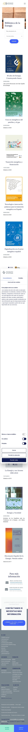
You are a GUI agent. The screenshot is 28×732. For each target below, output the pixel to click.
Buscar (14, 41)
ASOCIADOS (4, 657)
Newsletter (14, 679)
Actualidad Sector (16, 676)
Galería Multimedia (16, 681)
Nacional (15, 687)
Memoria (3, 687)
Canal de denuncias (5, 715)
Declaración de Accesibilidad (7, 704)
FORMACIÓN (15, 657)
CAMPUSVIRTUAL (21, 728)
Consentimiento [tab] (7, 278)
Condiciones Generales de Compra (9, 712)
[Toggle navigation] (25, 4)
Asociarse (3, 664)
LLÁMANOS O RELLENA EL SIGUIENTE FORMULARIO (14, 622)
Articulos (3, 696)
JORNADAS (4, 668)
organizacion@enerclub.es (16, 582)
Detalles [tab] (20, 278)
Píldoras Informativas (17, 672)
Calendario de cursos (17, 664)
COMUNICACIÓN (16, 668)
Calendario (3, 650)
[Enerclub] (8, 3)
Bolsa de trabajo (5, 651)
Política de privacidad (6, 709)
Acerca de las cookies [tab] (14, 282)
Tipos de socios (5, 663)
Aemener (3, 648)
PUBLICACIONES (5, 685)
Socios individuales (5, 661)
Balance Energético (5, 689)
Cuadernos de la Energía (6, 692)
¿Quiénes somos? (5, 637)
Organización (4, 641)
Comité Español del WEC (6, 642)
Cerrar (14, 450)
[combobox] (14, 36)
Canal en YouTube (16, 670)
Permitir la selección (14, 455)
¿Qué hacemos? (5, 639)
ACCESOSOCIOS (7, 728)
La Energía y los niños (17, 674)
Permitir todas (14, 460)
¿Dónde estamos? (5, 653)
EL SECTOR (16, 685)
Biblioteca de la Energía (6, 698)
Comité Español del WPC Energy (8, 644)
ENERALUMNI (15, 663)
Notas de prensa (16, 678)
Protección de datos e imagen (18, 715)
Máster (13, 659)
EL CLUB (3, 635)
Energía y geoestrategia (6, 691)
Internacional (16, 691)
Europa (15, 689)
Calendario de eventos (6, 672)
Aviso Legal (18, 704)
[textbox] (14, 36)
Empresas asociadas (6, 659)
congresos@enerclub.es (15, 589)
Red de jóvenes (4, 646)
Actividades (4, 670)
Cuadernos (3, 694)
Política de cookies (5, 707)
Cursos (14, 661)
